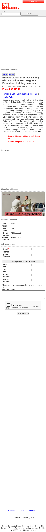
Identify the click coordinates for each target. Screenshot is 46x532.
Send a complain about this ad (21, 142)
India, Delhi (8, 97)
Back (5, 74)
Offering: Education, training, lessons (20, 94)
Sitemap (32, 511)
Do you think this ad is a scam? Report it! (24, 137)
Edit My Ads (33, 1)
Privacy (11, 511)
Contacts (21, 511)
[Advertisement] (23, 42)
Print (11, 74)
